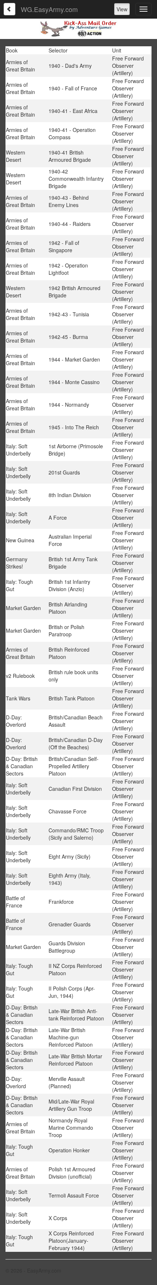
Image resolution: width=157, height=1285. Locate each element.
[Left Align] (9, 9)
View (121, 9)
